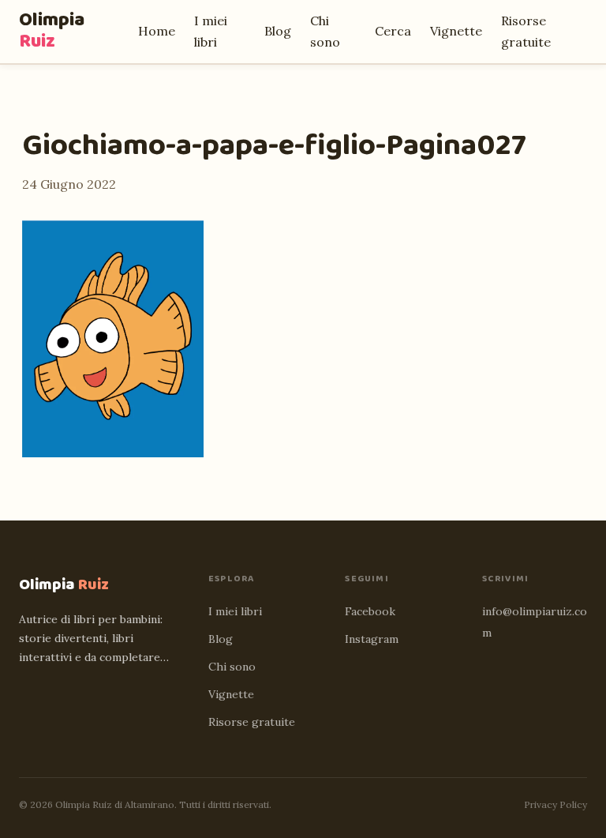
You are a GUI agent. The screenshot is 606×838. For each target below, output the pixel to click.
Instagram (371, 639)
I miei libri (235, 611)
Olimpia (51, 31)
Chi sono (232, 667)
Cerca (393, 31)
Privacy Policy (555, 804)
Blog (277, 31)
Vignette (456, 31)
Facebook (370, 611)
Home (156, 31)
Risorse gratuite (251, 722)
